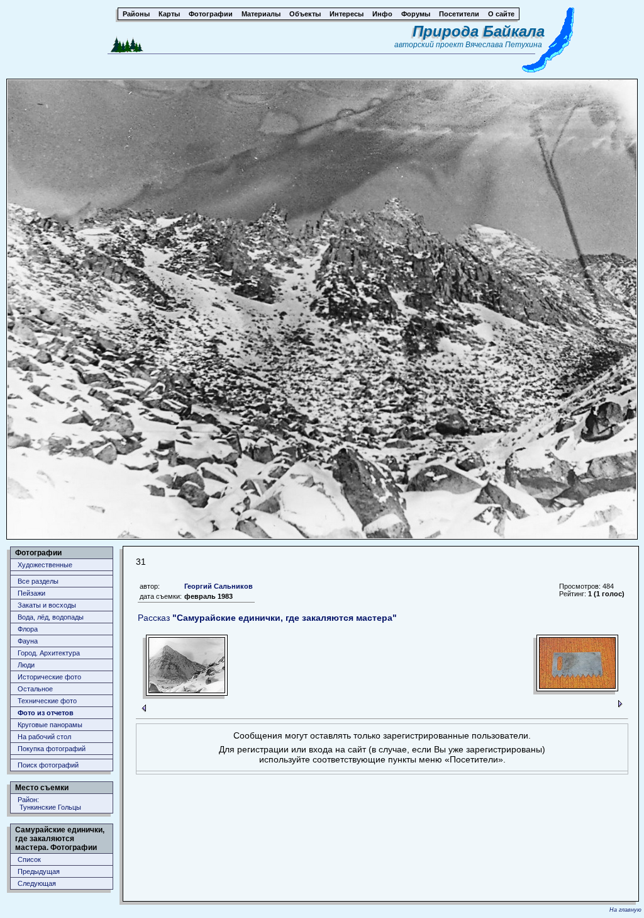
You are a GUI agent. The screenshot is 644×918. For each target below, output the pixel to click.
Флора (28, 629)
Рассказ (267, 618)
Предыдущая (39, 871)
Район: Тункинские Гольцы (49, 803)
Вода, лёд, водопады (51, 617)
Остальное (35, 689)
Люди (26, 665)
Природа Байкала (479, 31)
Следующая (37, 883)
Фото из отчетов (46, 713)
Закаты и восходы (47, 605)
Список (29, 859)
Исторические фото (49, 677)
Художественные (45, 565)
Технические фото (47, 701)
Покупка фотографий (52, 748)
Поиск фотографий (48, 765)
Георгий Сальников (218, 586)
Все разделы (38, 581)
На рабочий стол (44, 736)
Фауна (28, 641)
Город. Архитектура (49, 653)
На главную (625, 910)
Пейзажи (31, 593)
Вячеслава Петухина (503, 44)
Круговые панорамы (50, 724)
